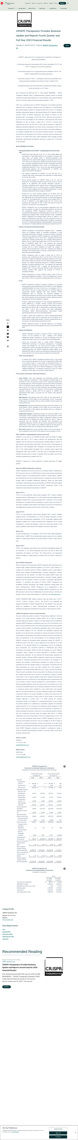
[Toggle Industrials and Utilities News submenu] (58, 8)
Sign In (56, 3)
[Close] (75, 1132)
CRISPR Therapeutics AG (8, 961)
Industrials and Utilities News (53, 8)
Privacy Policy (15, 1132)
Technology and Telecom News (64, 8)
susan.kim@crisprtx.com (22, 745)
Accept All (58, 1136)
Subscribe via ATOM (8, 936)
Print (3, 929)
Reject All (58, 1133)
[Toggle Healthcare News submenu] (48, 8)
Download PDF (6, 932)
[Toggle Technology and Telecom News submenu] (69, 8)
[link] (27, 3)
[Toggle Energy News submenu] (27, 8)
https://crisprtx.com (7, 919)
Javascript (5, 939)
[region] (39, 1133)
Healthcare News (43, 8)
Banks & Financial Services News (32, 8)
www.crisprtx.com (55, 594)
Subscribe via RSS (7, 934)
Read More (6, 986)
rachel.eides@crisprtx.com (23, 757)
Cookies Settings (58, 1129)
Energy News (22, 8)
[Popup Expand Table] (64, 766)
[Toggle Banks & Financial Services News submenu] (37, 8)
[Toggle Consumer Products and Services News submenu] (17, 8)
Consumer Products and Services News (12, 8)
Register (62, 3)
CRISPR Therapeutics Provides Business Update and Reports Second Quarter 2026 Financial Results (19, 967)
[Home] (7, 3)
